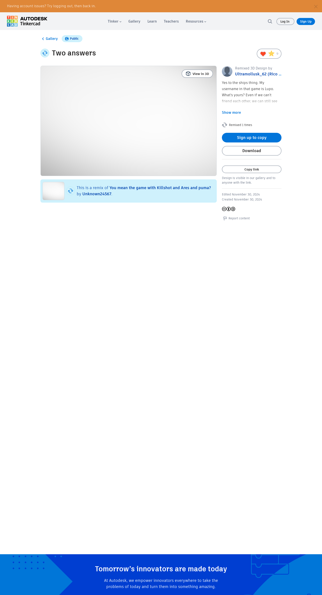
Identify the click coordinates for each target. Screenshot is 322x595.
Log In (285, 21)
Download (251, 150)
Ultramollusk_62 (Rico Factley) (264, 74)
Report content (239, 218)
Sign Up (305, 21)
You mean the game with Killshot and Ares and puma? (160, 187)
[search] (270, 21)
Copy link (251, 169)
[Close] (315, 6)
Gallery (52, 38)
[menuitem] (114, 21)
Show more (231, 112)
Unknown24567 (96, 194)
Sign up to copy (252, 137)
